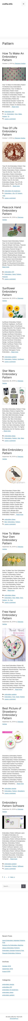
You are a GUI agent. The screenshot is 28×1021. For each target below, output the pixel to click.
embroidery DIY (9, 111)
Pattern (4, 116)
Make (20, 114)
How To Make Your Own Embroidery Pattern (11, 538)
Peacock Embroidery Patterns (11, 953)
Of (16, 193)
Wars (22, 438)
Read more (15, 107)
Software (20, 866)
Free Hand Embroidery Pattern (9, 615)
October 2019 (6, 966)
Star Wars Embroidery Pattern (9, 374)
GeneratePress (14, 1018)
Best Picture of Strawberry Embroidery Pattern (11, 713)
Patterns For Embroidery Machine (12, 945)
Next (12, 877)
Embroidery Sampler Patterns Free (13, 950)
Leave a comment (10, 119)
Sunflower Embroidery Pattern (9, 291)
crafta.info (7, 4)
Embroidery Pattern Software (13, 804)
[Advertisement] (14, 23)
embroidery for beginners (12, 191)
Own (21, 598)
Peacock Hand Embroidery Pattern (11, 210)
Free (13, 697)
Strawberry (21, 791)
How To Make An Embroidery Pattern (13, 57)
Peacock (5, 277)
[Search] (23, 886)
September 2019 (7, 969)
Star (19, 438)
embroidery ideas (9, 436)
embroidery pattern (10, 357)
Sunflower (21, 359)
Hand (14, 274)
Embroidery (10, 114)
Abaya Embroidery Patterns (11, 948)
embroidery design (10, 788)
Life (13, 193)
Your (11, 600)
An (5, 114)
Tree (3, 195)
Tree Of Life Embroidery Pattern (9, 131)
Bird (5, 522)
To (8, 116)
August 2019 (6, 971)
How (16, 114)
